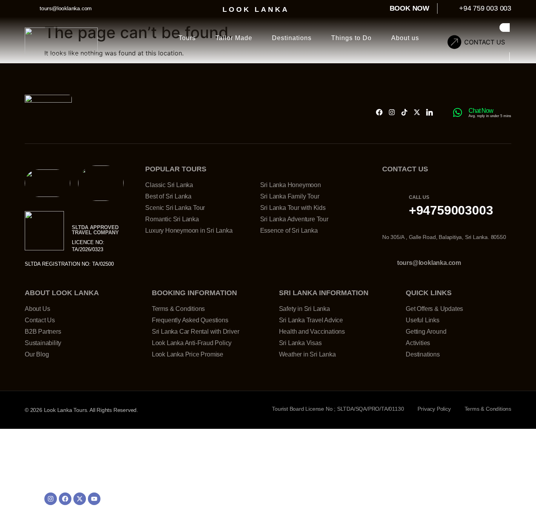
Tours (187, 38)
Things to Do (351, 38)
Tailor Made (233, 38)
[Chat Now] (457, 112)
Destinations (292, 38)
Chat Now (481, 110)
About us (405, 38)
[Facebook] (379, 112)
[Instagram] (391, 112)
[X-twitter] (417, 112)
